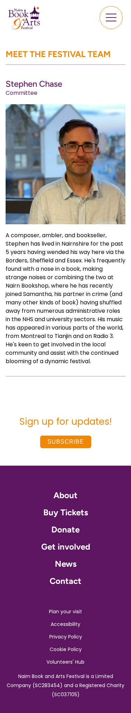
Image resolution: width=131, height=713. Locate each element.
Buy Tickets (65, 512)
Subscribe (66, 442)
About (65, 495)
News (66, 564)
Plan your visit (65, 611)
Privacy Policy (65, 636)
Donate (65, 529)
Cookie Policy (66, 649)
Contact (65, 581)
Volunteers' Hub (65, 661)
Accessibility (65, 624)
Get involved (65, 547)
